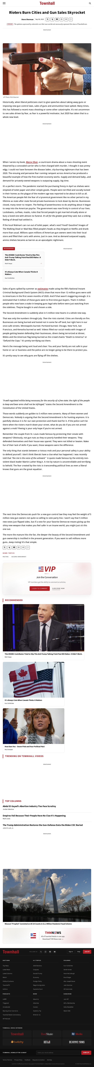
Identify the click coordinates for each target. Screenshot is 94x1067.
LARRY (5, 999)
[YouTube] (55, 952)
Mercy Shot (32, 162)
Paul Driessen (9, 750)
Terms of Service (7, 1060)
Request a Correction (39, 1060)
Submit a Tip (37, 1011)
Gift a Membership (69, 1003)
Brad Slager (67, 977)
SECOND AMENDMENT (18, 557)
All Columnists (68, 989)
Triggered (6, 1003)
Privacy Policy (18, 1060)
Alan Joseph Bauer (69, 981)
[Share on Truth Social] (52, 19)
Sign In (71, 952)
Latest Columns (7, 974)
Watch (5, 977)
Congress (36, 970)
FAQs (78, 952)
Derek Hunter (68, 970)
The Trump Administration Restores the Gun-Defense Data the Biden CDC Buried (43, 825)
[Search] (90, 3)
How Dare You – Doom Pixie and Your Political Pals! (25, 746)
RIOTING (5, 557)
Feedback (27, 1060)
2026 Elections (37, 966)
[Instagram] (45, 952)
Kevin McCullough (69, 974)
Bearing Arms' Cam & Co (10, 1011)
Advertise (36, 1003)
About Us (36, 999)
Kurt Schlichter (9, 703)
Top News (6, 966)
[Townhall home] (11, 951)
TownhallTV (6, 985)
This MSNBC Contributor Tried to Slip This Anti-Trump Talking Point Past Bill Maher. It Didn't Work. (43, 654)
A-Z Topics (37, 960)
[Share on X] (47, 19)
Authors (5, 989)
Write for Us (36, 1015)
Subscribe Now (58, 588)
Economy (36, 977)
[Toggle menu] (4, 3)
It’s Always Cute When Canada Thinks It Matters (23, 700)
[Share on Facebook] (57, 19)
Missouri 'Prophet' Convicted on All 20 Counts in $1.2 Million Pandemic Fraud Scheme (38, 924)
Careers (35, 1007)
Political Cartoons (8, 981)
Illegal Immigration (39, 985)
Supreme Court (38, 989)
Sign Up (86, 1053)
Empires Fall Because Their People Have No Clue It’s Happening (34, 815)
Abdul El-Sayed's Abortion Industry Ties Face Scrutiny (29, 806)
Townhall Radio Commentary (12, 1015)
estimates (43, 288)
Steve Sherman (27, 19)
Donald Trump (37, 974)
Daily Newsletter (68, 1007)
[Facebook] (50, 952)
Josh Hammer (68, 985)
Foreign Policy (37, 981)
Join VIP (87, 952)
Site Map (49, 1060)
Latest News (6, 970)
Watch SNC (67, 1011)
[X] (41, 952)
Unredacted (6, 1007)
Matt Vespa (8, 657)
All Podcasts (6, 1019)
